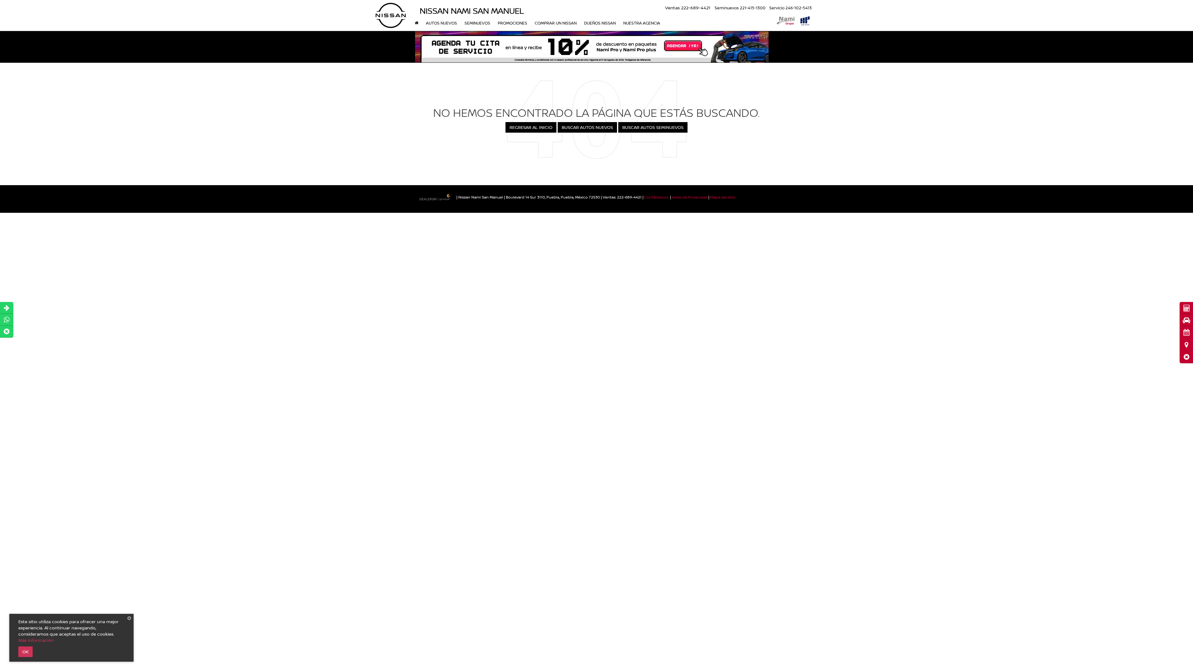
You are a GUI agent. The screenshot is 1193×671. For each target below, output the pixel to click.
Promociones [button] (512, 23)
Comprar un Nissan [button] (556, 23)
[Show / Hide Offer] (592, 46)
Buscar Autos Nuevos (587, 127)
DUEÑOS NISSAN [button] (600, 23)
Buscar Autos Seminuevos (652, 127)
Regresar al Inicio (531, 127)
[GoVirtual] (435, 197)
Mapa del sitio (722, 197)
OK (25, 652)
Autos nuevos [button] (441, 23)
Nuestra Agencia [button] (641, 23)
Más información (36, 640)
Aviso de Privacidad (689, 197)
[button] (1186, 357)
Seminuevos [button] (477, 23)
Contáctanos (656, 197)
